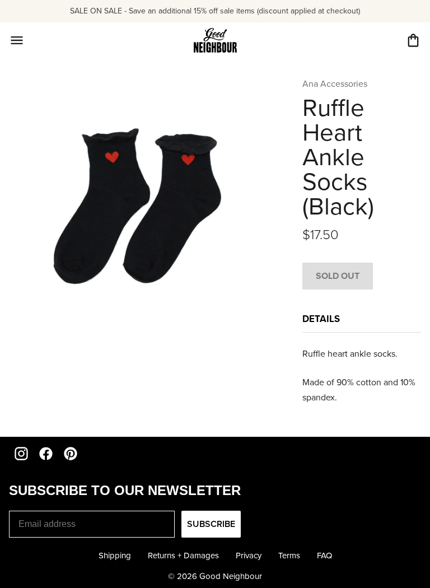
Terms (289, 555)
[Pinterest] (70, 453)
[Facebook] (46, 453)
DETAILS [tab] (321, 318)
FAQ (324, 555)
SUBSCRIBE (211, 523)
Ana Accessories (334, 83)
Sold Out (337, 275)
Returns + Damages (183, 555)
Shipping (115, 555)
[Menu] (16, 40)
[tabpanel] (361, 375)
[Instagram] (21, 453)
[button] (413, 40)
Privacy (248, 555)
